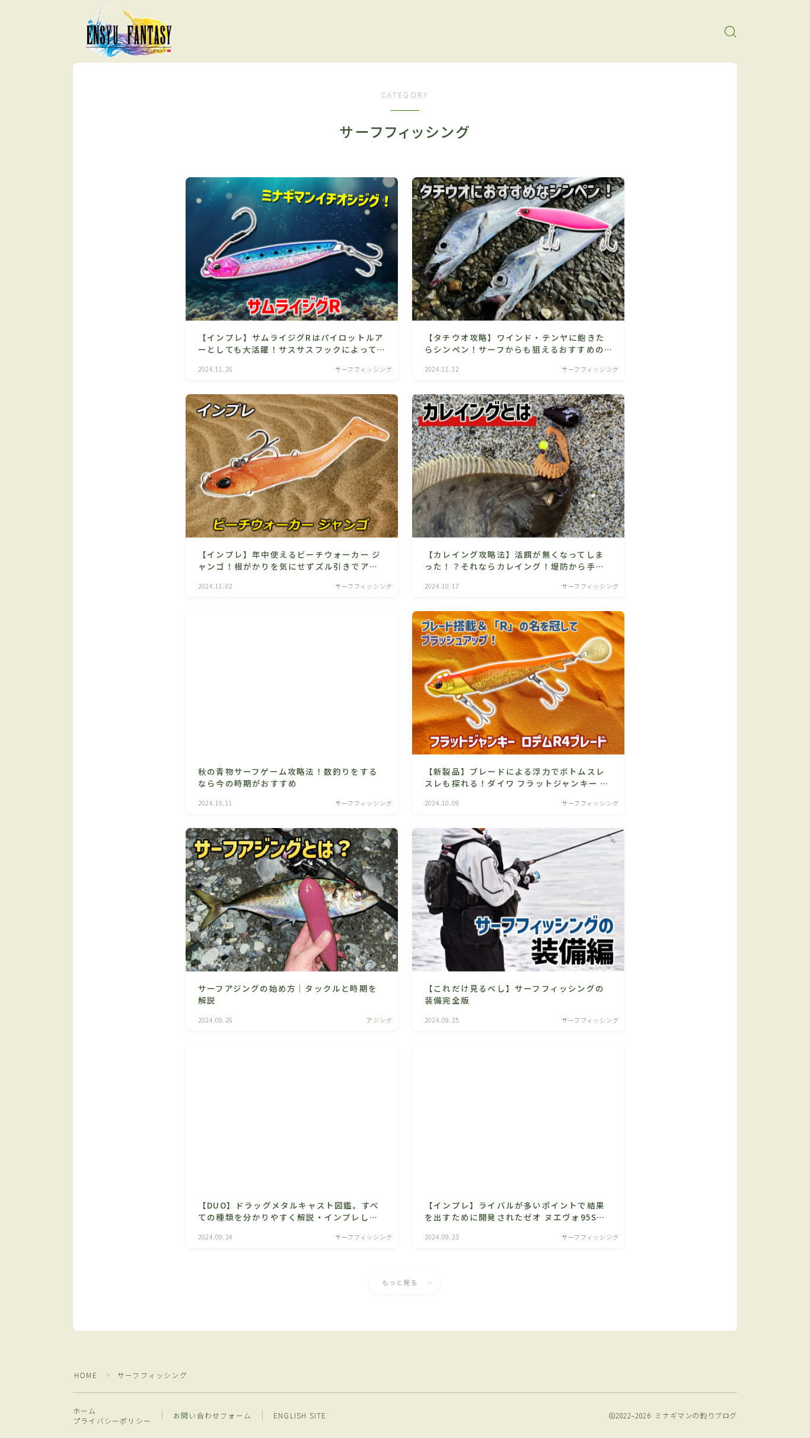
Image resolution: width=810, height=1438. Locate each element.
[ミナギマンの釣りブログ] (129, 32)
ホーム (85, 1410)
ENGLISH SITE (299, 1415)
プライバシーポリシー (112, 1420)
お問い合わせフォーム (212, 1415)
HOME (85, 1375)
